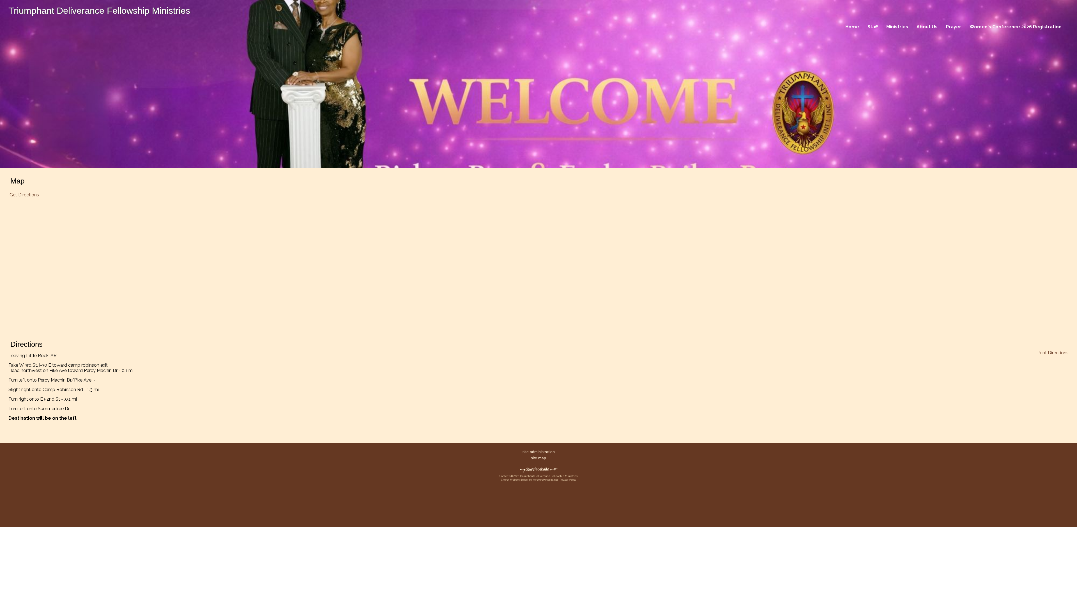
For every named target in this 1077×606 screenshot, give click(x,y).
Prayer (953, 26)
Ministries (897, 26)
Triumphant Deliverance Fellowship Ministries (99, 11)
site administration (539, 451)
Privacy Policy (568, 479)
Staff (872, 26)
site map (538, 458)
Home (852, 26)
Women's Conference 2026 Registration (1016, 26)
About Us (927, 26)
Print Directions (1053, 352)
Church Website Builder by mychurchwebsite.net (529, 479)
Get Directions (23, 195)
